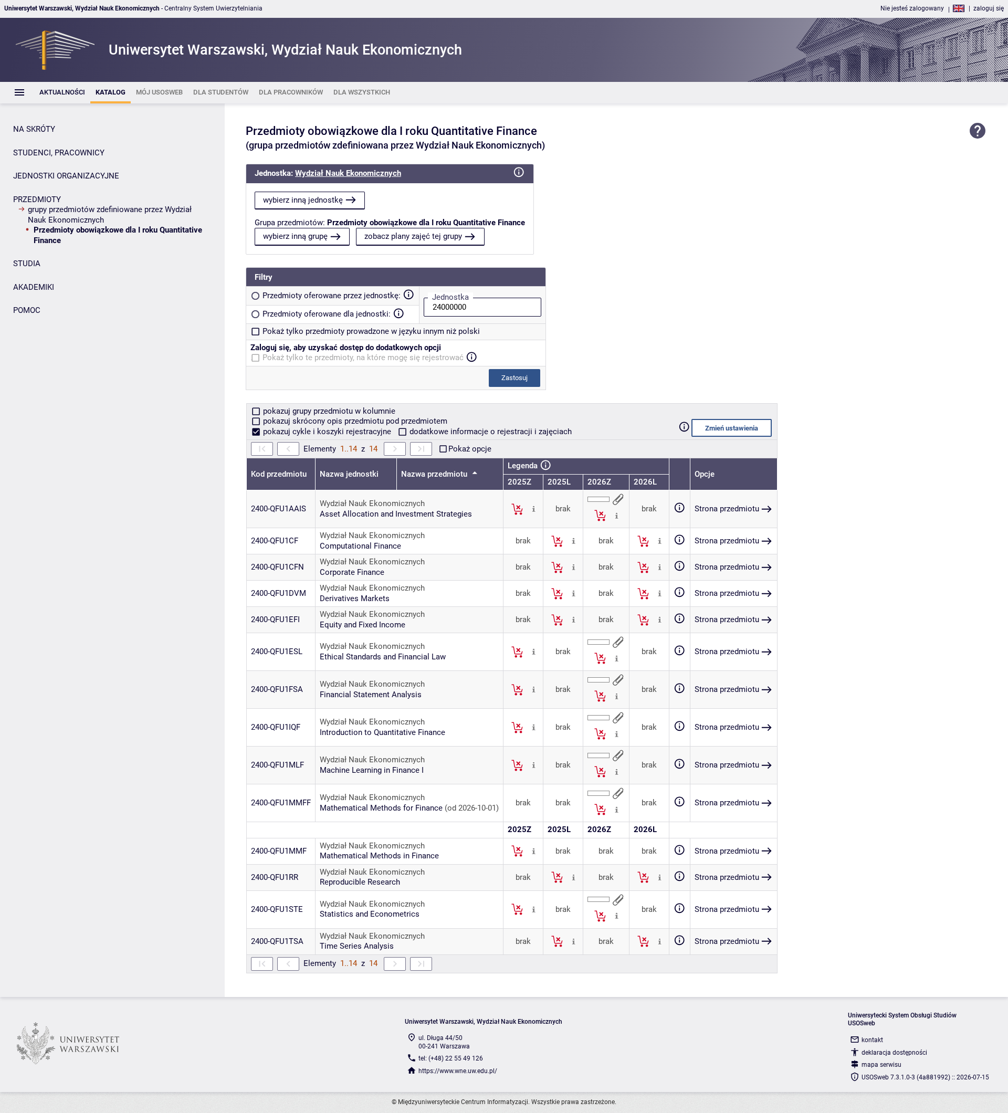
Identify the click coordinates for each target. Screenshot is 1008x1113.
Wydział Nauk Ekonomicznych (348, 173)
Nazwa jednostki (349, 474)
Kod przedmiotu (279, 474)
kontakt (872, 1040)
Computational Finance (360, 546)
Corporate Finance (352, 572)
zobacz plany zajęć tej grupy (413, 236)
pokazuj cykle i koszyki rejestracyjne (327, 431)
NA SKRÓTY (34, 129)
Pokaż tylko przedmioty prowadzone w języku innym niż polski (371, 331)
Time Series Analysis (357, 946)
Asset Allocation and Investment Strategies (396, 514)
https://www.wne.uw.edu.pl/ (457, 1071)
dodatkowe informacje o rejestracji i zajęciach (489, 431)
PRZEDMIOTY (37, 199)
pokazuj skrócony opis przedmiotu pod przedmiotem (354, 421)
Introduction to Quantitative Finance (382, 732)
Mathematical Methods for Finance (381, 808)
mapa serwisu (881, 1064)
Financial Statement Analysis (371, 694)
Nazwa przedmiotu (435, 474)
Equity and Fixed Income (362, 624)
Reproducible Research (360, 882)
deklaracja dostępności (894, 1052)
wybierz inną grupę (295, 236)
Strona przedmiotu (727, 508)
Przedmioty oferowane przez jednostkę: (331, 295)
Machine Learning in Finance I (372, 770)
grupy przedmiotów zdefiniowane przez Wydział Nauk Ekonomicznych (110, 215)
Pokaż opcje (469, 449)
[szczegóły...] (534, 508)
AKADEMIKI (33, 287)
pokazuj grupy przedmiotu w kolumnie (328, 411)
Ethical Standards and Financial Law (383, 657)
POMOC (26, 310)
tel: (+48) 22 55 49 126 (450, 1058)
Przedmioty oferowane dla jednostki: (326, 314)
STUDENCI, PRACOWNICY (58, 153)
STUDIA (26, 263)
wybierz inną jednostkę (303, 200)
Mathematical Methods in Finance (379, 855)
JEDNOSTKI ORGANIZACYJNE (66, 176)
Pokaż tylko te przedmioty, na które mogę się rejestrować (363, 357)
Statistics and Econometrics (369, 914)
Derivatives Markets (355, 598)
